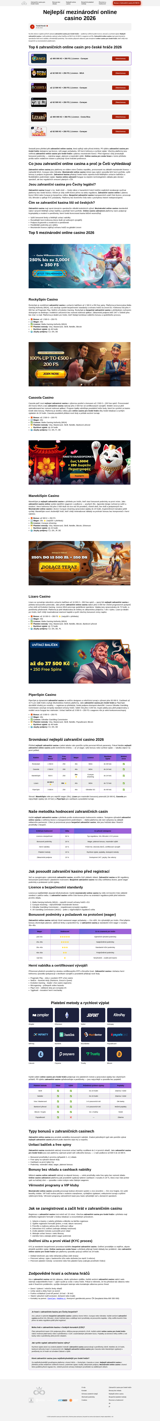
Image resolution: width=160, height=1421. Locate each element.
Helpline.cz (61, 1298)
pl (109, 1406)
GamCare (52, 1298)
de (109, 1403)
